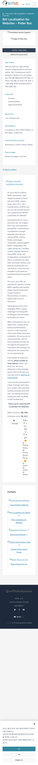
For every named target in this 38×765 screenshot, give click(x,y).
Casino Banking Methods (19, 505)
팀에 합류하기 (19, 605)
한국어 (19, 617)
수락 (19, 749)
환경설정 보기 (19, 760)
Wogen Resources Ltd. (19, 564)
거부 (19, 754)
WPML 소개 (19, 598)
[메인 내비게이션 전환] (34, 4)
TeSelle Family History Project (19, 550)
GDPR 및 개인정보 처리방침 (19, 602)
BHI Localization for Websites (19, 521)
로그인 (28, 4)
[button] (34, 724)
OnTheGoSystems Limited (22, 622)
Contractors (9, 14)
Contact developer (19, 50)
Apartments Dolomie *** (19, 534)
